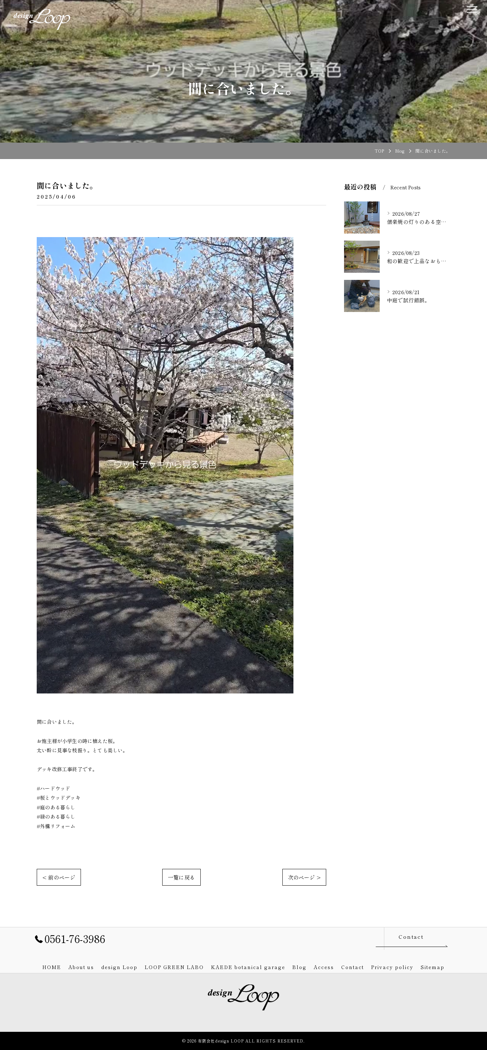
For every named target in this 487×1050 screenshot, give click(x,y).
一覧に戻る (181, 877)
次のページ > (304, 877)
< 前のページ (58, 877)
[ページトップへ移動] (445, 938)
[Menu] (471, 8)
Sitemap (433, 966)
